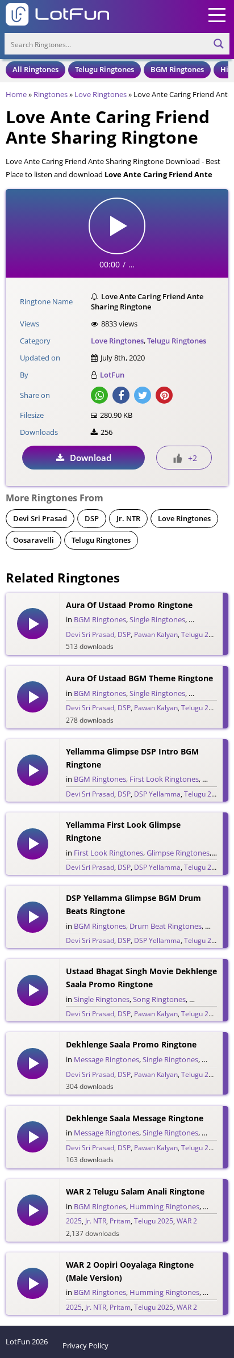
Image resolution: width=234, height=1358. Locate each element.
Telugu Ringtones (104, 69)
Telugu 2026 (200, 634)
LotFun (112, 375)
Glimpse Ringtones (178, 853)
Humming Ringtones (164, 1206)
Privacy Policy (85, 1345)
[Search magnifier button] (218, 44)
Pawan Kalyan (156, 634)
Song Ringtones (159, 999)
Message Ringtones (106, 1059)
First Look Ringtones (164, 779)
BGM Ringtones (177, 69)
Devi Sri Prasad (40, 518)
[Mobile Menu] (216, 14)
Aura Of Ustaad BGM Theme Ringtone (139, 678)
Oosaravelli (33, 540)
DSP (92, 518)
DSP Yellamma (157, 794)
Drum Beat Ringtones (165, 926)
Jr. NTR (128, 518)
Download (90, 457)
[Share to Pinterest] (164, 395)
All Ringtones (35, 69)
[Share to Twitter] (142, 395)
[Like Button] (177, 458)
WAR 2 (187, 1221)
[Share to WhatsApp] (99, 395)
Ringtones (51, 94)
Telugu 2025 (200, 1013)
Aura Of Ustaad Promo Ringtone (129, 605)
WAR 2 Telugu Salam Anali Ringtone (135, 1191)
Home (16, 94)
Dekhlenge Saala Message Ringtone (134, 1118)
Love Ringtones (100, 94)
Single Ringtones (157, 619)
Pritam (120, 1221)
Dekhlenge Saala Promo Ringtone (131, 1044)
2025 (74, 1221)
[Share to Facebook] (120, 395)
